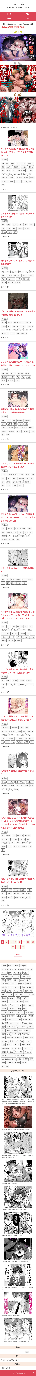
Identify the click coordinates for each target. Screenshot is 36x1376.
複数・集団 (5, 163)
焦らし (4, 424)
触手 (8, 1027)
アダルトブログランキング (10, 1360)
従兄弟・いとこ (7, 1055)
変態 (14, 228)
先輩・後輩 (26, 279)
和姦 (8, 1030)
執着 (10, 174)
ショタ (10, 232)
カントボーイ (6, 633)
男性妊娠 (11, 637)
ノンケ (27, 18)
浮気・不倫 (19, 1041)
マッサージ (16, 1034)
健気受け (11, 177)
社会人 (9, 18)
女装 (28, 1045)
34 (23, 947)
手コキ (4, 279)
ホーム (9, 14)
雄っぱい (29, 579)
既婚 (11, 1041)
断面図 (32, 177)
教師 (26, 225)
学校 (3, 228)
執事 (22, 1055)
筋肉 (3, 185)
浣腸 (31, 1037)
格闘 (19, 1059)
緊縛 (3, 1034)
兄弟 (13, 1027)
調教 (30, 174)
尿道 (19, 1009)
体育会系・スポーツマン (26, 478)
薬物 (12, 583)
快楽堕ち (20, 474)
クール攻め (21, 1027)
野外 (14, 482)
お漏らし (30, 163)
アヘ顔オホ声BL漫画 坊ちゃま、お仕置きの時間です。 (16, 1341)
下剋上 (10, 1052)
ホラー (9, 1045)
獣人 (10, 789)
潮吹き (19, 431)
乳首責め (22, 633)
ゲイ (18, 163)
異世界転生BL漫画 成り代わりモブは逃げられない (15, 1209)
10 (28, 942)
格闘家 (25, 1059)
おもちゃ (9, 167)
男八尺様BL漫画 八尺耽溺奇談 (9, 1183)
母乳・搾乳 (19, 1052)
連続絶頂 (19, 177)
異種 (22, 735)
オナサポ (5, 1066)
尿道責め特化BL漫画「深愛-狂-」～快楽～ (13, 1235)
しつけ (8, 420)
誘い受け (4, 174)
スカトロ (10, 1063)
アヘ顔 (23, 163)
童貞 (27, 536)
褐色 (22, 893)
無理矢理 (20, 228)
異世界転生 (25, 1034)
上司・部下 (17, 275)
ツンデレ (28, 1041)
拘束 (31, 330)
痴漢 (23, 1045)
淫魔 (3, 1045)
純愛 (3, 167)
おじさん (15, 225)
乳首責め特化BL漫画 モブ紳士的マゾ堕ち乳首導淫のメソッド (17, 1129)
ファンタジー (6, 727)
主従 (7, 579)
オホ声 (26, 177)
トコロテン (5, 333)
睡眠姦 (4, 1052)
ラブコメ (4, 731)
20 (33, 942)
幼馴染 (15, 680)
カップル (24, 167)
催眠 (26, 1037)
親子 (31, 1059)
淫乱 (3, 170)
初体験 (8, 225)
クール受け (19, 1037)
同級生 (8, 680)
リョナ (17, 1063)
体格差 (12, 163)
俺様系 (11, 181)
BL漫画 (4, 159)
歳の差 (25, 174)
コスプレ (5, 1041)
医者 (3, 1063)
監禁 (3, 738)
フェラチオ (17, 174)
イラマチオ (9, 738)
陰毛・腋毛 (5, 1048)
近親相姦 (24, 1023)
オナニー (18, 181)
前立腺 (8, 170)
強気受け (15, 330)
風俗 (3, 1037)
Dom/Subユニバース (9, 1059)
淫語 (3, 435)
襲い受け (10, 1037)
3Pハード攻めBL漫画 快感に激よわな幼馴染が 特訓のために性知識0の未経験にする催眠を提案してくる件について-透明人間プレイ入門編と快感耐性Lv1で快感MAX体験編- (18, 1101)
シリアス (17, 1045)
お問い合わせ (5, 1368)
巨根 (30, 181)
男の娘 (16, 1055)
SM (3, 742)
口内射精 (29, 170)
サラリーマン (6, 272)
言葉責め (16, 167)
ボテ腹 (13, 1048)
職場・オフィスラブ (14, 282)
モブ (3, 1030)
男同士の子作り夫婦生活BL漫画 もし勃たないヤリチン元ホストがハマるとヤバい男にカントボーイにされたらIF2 (18, 615)
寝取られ (4, 177)
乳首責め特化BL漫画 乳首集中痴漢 (11, 1315)
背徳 (26, 424)
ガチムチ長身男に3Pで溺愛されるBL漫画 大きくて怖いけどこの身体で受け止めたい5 (17, 152)
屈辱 (15, 232)
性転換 (24, 1063)
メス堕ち (11, 377)
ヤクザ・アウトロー (19, 170)
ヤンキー (4, 181)
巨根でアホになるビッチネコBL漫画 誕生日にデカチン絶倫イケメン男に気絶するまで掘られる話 (18, 517)
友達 (3, 688)
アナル (25, 181)
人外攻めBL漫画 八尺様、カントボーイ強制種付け (15, 1261)
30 (13, 947)
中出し (31, 167)
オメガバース (28, 1048)
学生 (27, 14)
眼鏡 (18, 1016)
